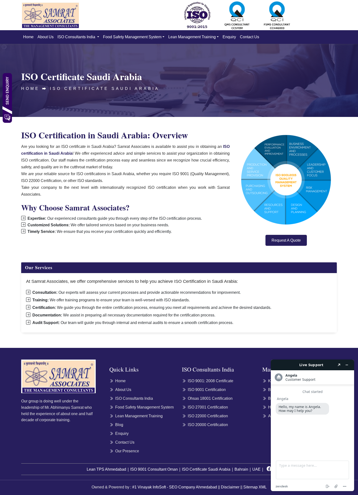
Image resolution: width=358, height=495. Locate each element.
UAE (256, 469)
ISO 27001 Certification (208, 407)
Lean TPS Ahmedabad (106, 469)
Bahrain (241, 469)
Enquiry (229, 37)
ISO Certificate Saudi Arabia (105, 88)
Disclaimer (230, 487)
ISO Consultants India (76, 37)
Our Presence (127, 451)
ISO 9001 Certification (207, 390)
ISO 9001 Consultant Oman (154, 469)
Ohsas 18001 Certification (210, 398)
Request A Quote (286, 240)
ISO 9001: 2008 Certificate (210, 381)
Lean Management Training (192, 37)
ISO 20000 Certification (208, 425)
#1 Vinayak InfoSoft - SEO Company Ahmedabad (174, 487)
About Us (46, 37)
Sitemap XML (255, 487)
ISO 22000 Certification (208, 416)
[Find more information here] (312, 425)
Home (28, 37)
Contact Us (249, 37)
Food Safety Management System (132, 37)
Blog (119, 425)
